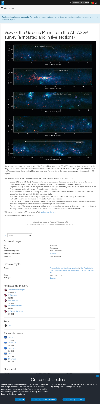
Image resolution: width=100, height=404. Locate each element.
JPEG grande (12, 295)
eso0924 (53, 254)
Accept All (20, 399)
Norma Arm (75, 270)
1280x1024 (12, 343)
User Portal (84, 3)
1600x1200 (12, 348)
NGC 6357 (67, 270)
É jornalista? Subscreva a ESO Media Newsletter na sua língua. (50, 224)
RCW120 (83, 270)
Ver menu (8, 8)
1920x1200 (12, 354)
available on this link (48, 212)
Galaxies (53, 278)
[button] (15, 293)
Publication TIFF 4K (14, 300)
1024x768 (11, 337)
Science (76, 3)
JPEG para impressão (15, 306)
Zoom (10, 325)
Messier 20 (75, 268)
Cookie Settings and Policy (74, 399)
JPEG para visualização (15, 311)
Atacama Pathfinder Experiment (60, 268)
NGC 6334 (59, 270)
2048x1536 (12, 359)
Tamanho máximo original (16, 290)
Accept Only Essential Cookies (43, 399)
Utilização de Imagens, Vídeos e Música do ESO (50, 222)
